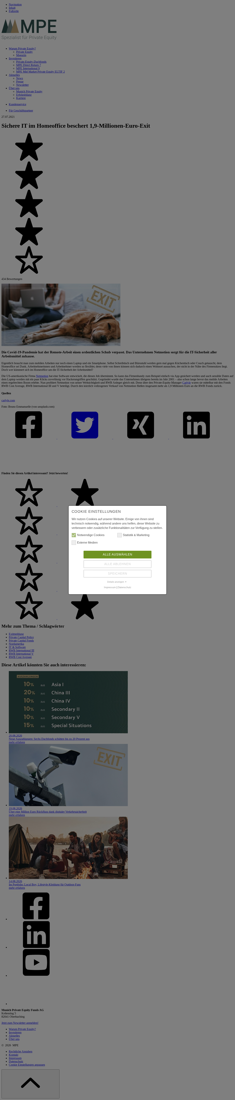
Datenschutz (124, 587)
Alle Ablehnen (117, 564)
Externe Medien (87, 542)
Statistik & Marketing (136, 535)
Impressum (110, 587)
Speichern (117, 573)
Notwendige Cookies (90, 535)
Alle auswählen (117, 554)
